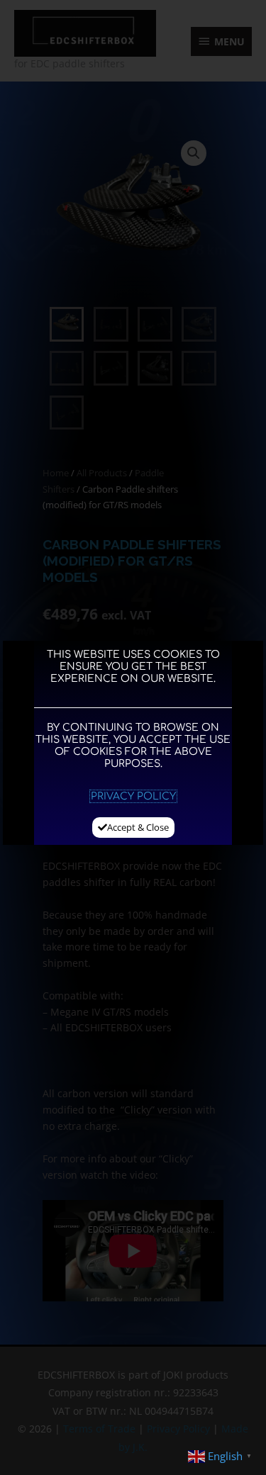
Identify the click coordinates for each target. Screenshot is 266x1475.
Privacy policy (133, 796)
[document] (133, 737)
